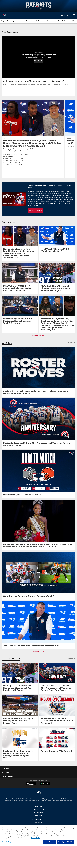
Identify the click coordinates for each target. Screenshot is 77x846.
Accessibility (38, 812)
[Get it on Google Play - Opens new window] (45, 784)
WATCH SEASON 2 (35, 211)
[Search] (70, 15)
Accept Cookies (49, 842)
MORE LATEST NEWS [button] (38, 651)
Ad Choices (38, 822)
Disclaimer (38, 816)
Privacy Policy (38, 806)
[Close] (74, 828)
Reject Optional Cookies (65, 842)
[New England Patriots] (38, 793)
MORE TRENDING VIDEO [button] (38, 336)
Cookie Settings (6, 842)
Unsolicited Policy (38, 819)
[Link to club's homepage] (4, 14)
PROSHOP (64, 15)
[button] (38, 61)
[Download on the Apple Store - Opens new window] (31, 784)
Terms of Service (38, 809)
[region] (38, 835)
